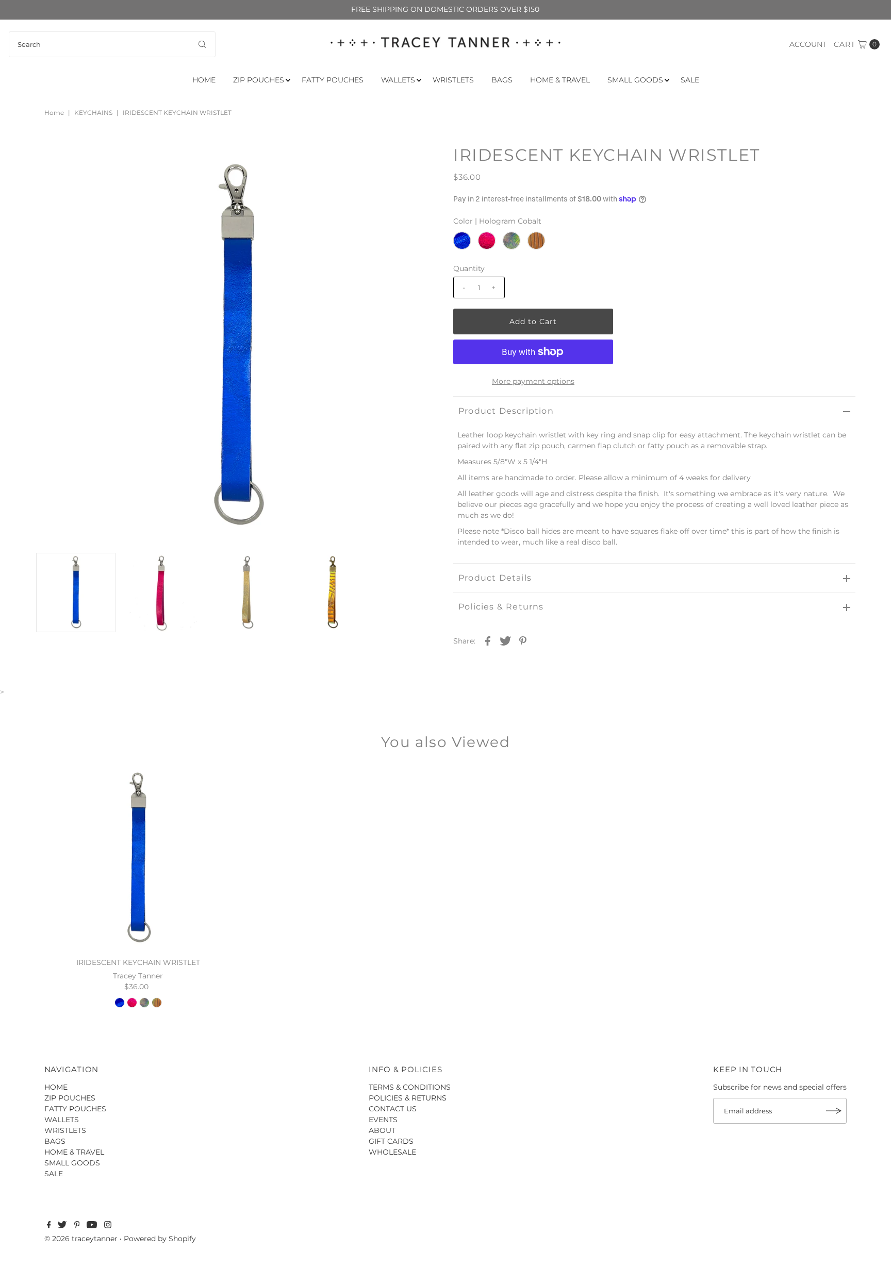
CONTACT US (393, 1108)
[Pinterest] (77, 1225)
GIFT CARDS (391, 1141)
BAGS (502, 79)
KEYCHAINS (93, 112)
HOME (204, 79)
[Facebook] (49, 1225)
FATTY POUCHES (333, 79)
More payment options (533, 381)
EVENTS (383, 1119)
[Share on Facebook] (488, 640)
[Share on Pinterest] (523, 640)
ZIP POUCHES (258, 79)
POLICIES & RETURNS (408, 1098)
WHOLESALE (392, 1152)
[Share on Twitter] (505, 640)
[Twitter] (62, 1225)
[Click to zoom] (421, 161)
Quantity (469, 268)
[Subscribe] (834, 1111)
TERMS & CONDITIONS (410, 1087)
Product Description (506, 411)
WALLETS (398, 79)
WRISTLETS (453, 79)
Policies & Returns (501, 607)
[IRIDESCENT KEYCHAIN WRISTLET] (138, 858)
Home (54, 112)
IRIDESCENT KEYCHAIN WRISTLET (138, 962)
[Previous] (52, 161)
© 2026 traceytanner (81, 1238)
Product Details (495, 578)
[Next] (77, 161)
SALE (690, 79)
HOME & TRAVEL (560, 79)
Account (808, 44)
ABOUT (382, 1130)
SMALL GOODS (635, 79)
